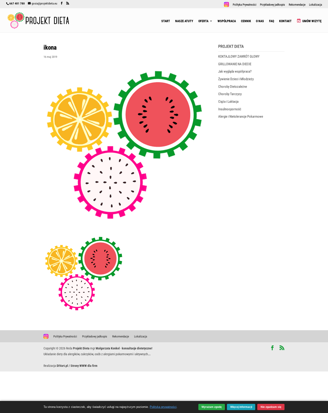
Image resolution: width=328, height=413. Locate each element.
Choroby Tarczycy (230, 94)
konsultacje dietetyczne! (137, 348)
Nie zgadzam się (271, 406)
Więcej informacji (241, 406)
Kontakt (285, 21)
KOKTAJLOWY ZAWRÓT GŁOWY (238, 56)
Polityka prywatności (163, 407)
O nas (260, 21)
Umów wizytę (312, 21)
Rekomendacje (297, 4)
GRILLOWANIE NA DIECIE (234, 64)
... (149, 354)
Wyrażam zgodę (211, 406)
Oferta (203, 21)
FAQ (271, 21)
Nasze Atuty (184, 21)
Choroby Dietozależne (232, 87)
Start (165, 21)
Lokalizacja (315, 4)
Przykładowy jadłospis (272, 4)
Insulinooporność (229, 109)
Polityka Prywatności (244, 4)
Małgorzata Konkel (108, 348)
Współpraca (227, 21)
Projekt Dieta (81, 348)
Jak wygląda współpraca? (234, 71)
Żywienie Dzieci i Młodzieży (236, 79)
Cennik (246, 21)
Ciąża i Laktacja (228, 102)
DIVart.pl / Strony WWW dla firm (77, 365)
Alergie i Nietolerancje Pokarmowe (240, 116)
